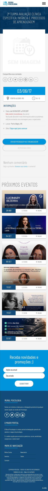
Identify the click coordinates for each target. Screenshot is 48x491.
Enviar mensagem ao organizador (24, 141)
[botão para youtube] (22, 415)
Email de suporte (29, 472)
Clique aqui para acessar (18, 128)
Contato (7, 460)
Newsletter (24, 452)
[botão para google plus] (17, 415)
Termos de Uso (18, 472)
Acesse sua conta (21, 166)
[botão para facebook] (7, 415)
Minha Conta (8, 452)
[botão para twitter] (12, 415)
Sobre (22, 456)
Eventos (7, 456)
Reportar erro (24, 148)
